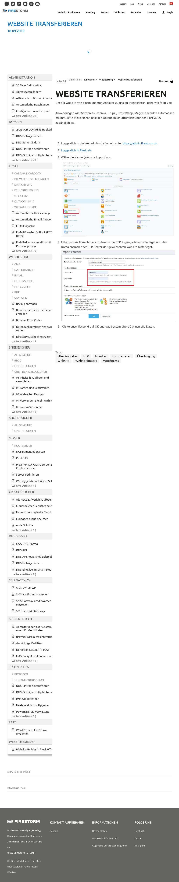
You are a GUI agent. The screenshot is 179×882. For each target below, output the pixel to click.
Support (123, 3)
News (140, 3)
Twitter (138, 838)
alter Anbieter (67, 356)
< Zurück (61, 81)
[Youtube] (25, 4)
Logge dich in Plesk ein (76, 150)
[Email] (37, 4)
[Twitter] (13, 4)
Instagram (140, 845)
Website (63, 360)
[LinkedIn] (19, 4)
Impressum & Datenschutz (105, 838)
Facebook (139, 830)
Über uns (151, 3)
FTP (86, 356)
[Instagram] (31, 4)
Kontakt (162, 3)
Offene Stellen (99, 830)
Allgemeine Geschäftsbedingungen (109, 845)
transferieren (121, 356)
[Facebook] (7, 4)
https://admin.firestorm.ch (140, 143)
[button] (166, 81)
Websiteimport (86, 360)
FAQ (132, 3)
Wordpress (111, 360)
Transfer (100, 356)
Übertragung (146, 356)
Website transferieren (44, 23)
